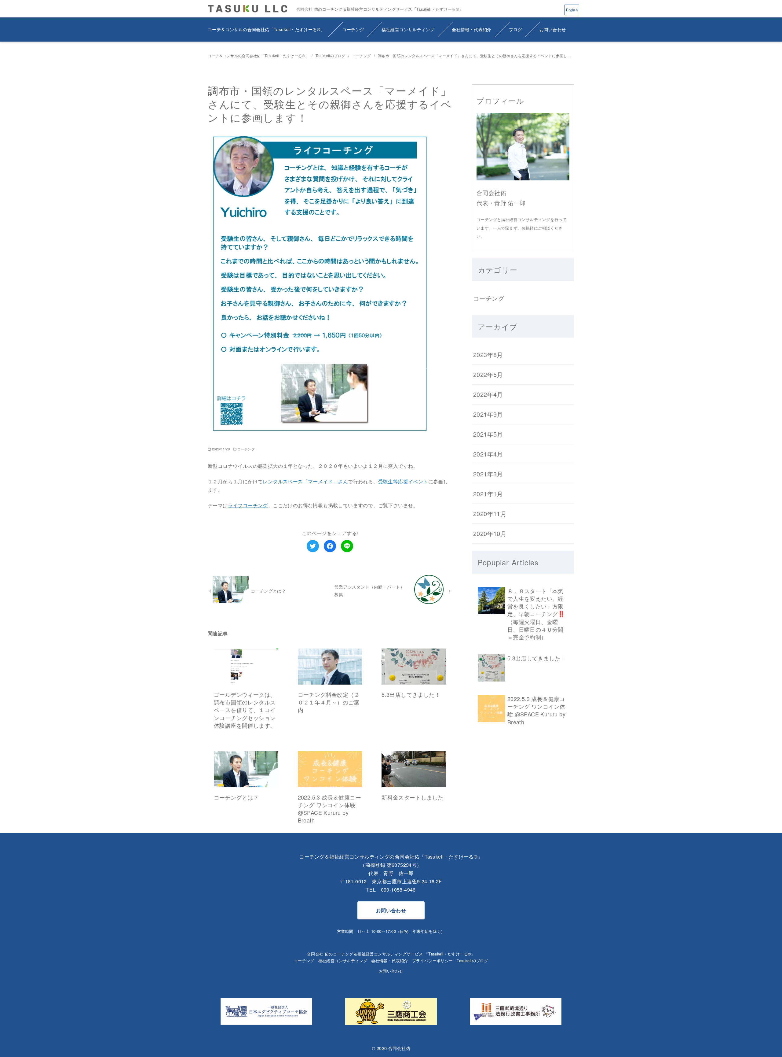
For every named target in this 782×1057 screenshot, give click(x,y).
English (572, 9)
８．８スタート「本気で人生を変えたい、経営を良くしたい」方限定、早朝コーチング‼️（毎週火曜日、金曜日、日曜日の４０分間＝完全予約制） (536, 614)
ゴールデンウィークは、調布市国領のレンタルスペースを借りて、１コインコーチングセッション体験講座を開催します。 (245, 709)
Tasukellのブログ (331, 55)
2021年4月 (488, 453)
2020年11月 (489, 513)
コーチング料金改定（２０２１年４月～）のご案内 (329, 702)
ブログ (515, 29)
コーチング (353, 29)
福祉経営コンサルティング (408, 29)
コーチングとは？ (268, 590)
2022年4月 (488, 394)
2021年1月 (488, 493)
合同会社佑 (399, 1048)
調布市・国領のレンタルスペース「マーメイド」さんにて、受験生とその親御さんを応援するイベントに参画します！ (478, 55)
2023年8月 (488, 354)
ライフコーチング (248, 505)
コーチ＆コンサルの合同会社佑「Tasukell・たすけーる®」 (266, 29)
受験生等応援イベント (403, 481)
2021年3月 (488, 473)
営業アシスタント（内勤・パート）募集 (369, 590)
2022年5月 (488, 374)
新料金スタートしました (412, 797)
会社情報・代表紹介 (471, 29)
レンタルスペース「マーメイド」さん (305, 481)
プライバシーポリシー (432, 960)
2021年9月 (488, 414)
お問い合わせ (552, 29)
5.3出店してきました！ (411, 694)
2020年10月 (489, 533)
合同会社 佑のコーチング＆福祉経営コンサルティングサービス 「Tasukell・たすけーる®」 (391, 954)
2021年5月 (488, 434)
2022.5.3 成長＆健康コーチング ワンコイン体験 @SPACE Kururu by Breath (329, 808)
